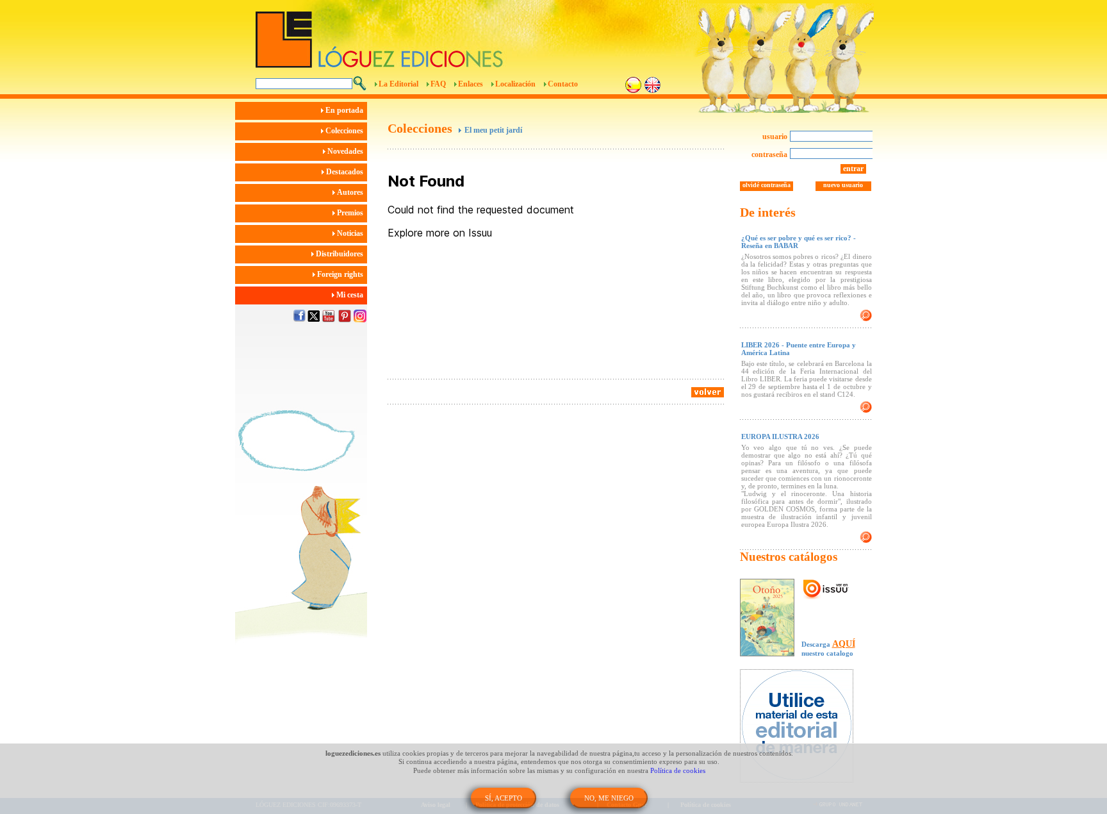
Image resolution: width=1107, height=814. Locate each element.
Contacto (563, 83)
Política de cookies (677, 770)
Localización (515, 83)
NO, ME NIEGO (609, 798)
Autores (351, 192)
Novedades (346, 151)
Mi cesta (350, 294)
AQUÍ (843, 644)
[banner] (803, 727)
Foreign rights (341, 274)
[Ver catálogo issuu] (826, 590)
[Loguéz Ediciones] (482, 34)
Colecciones (345, 130)
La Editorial (398, 83)
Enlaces (470, 83)
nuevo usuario (843, 184)
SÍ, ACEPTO (503, 798)
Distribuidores (340, 253)
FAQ (438, 83)
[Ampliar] (866, 315)
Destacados (345, 171)
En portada (345, 110)
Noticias (351, 233)
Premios (351, 212)
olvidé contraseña (766, 184)
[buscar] (359, 83)
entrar (853, 168)
